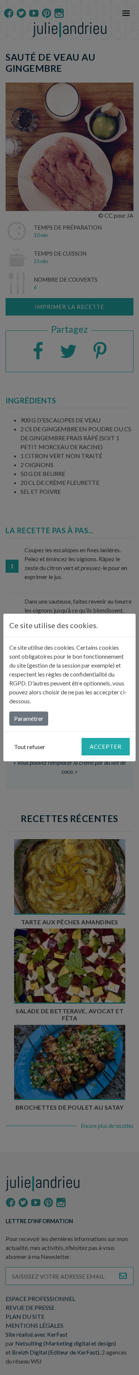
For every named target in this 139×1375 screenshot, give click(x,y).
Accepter (106, 746)
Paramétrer (28, 718)
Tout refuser (29, 746)
